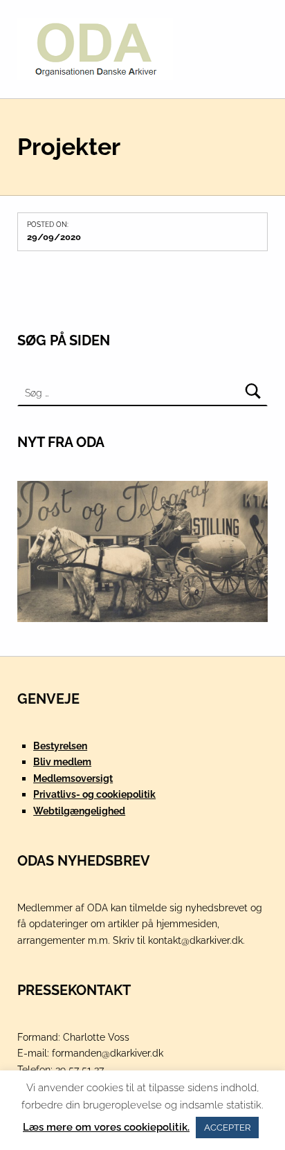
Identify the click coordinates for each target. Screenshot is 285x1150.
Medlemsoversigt (73, 778)
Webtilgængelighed (79, 810)
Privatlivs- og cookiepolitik (94, 794)
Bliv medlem (62, 761)
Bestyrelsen (60, 745)
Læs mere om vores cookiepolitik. (106, 1127)
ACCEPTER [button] (227, 1127)
